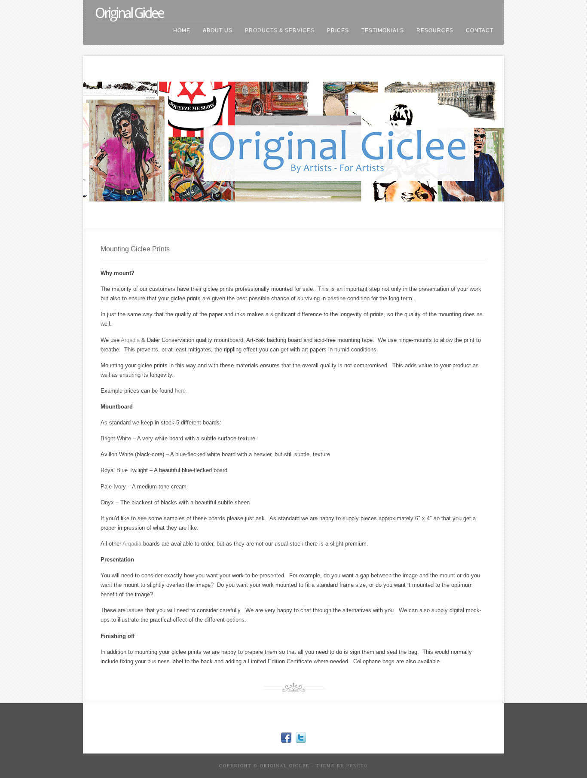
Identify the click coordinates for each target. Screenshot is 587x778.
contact (479, 30)
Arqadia (130, 340)
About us (217, 30)
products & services (280, 30)
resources (434, 30)
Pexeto (357, 766)
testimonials (382, 30)
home (181, 30)
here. (181, 390)
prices (338, 30)
